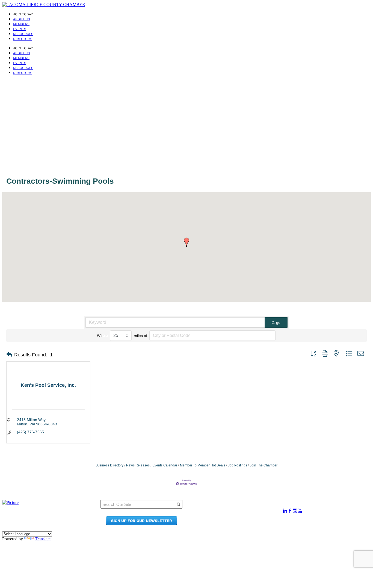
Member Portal (236, 508)
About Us (21, 19)
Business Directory (109, 465)
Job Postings (237, 465)
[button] (186, 242)
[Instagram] (295, 511)
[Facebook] (290, 511)
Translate (43, 539)
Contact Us (232, 518)
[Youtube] (300, 511)
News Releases (138, 465)
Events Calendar (164, 465)
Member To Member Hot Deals (202, 465)
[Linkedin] (285, 511)
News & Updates (237, 513)
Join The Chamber (263, 465)
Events (19, 29)
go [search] (278, 322)
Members (21, 24)
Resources (23, 34)
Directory (22, 39)
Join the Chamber (239, 523)
